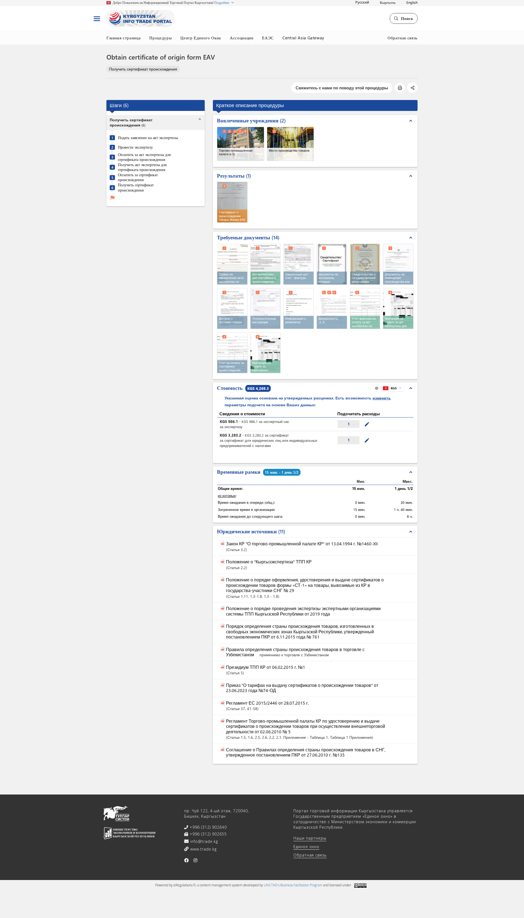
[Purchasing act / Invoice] (298, 264)
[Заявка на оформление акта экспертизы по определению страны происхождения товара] (232, 263)
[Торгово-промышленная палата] (240, 144)
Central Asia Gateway (303, 37)
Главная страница (123, 37)
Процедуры (160, 37)
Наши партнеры (309, 838)
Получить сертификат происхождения (143, 69)
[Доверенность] (332, 307)
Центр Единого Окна (200, 37)
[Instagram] (195, 860)
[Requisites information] (298, 308)
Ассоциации (242, 37)
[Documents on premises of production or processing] (398, 264)
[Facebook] (186, 860)
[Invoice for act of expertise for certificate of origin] (365, 308)
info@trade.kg (203, 841)
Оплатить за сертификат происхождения (138, 177)
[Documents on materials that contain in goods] (332, 264)
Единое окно (306, 846)
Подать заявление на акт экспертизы (148, 137)
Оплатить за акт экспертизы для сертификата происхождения (144, 157)
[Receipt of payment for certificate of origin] (265, 352)
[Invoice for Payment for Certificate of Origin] (232, 352)
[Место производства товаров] (290, 144)
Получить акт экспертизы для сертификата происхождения (142, 167)
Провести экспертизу (135, 147)
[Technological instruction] (265, 308)
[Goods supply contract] (232, 308)
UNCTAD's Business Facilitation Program (293, 885)
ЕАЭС (268, 37)
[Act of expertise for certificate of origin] (265, 264)
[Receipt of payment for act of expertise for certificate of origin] (398, 308)
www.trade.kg (203, 849)
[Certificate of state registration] (365, 264)
